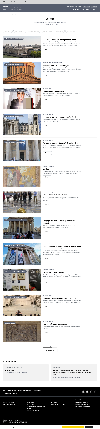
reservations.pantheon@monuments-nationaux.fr (66, 377)
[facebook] (91, 392)
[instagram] (87, 392)
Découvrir (85, 9)
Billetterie (87, 6)
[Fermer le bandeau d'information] (96, 2)
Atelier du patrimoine (33, 31)
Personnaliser (89, 427)
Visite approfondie (47, 31)
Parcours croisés (59, 31)
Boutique (95, 6)
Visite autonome (71, 31)
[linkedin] (83, 392)
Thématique (7, 31)
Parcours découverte (20, 31)
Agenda (94, 9)
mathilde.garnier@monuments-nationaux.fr (16, 372)
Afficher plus (50, 350)
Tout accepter (66, 427)
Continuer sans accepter (78, 427)
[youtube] (95, 392)
